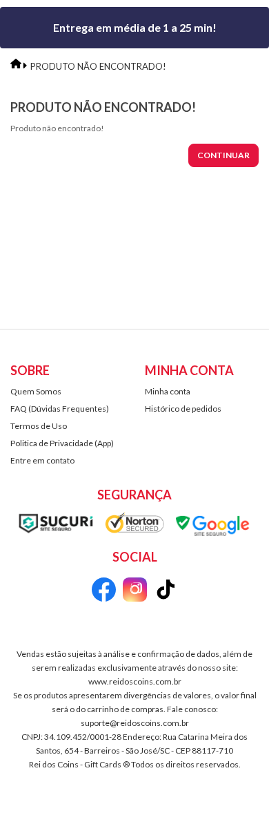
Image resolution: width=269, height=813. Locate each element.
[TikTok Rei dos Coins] (166, 591)
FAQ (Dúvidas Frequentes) (59, 408)
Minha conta (167, 391)
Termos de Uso (38, 426)
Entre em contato (42, 460)
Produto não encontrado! (98, 66)
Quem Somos (35, 391)
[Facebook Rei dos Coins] (104, 591)
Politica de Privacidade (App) (62, 443)
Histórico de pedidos (183, 408)
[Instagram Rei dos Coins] (135, 591)
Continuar (223, 155)
